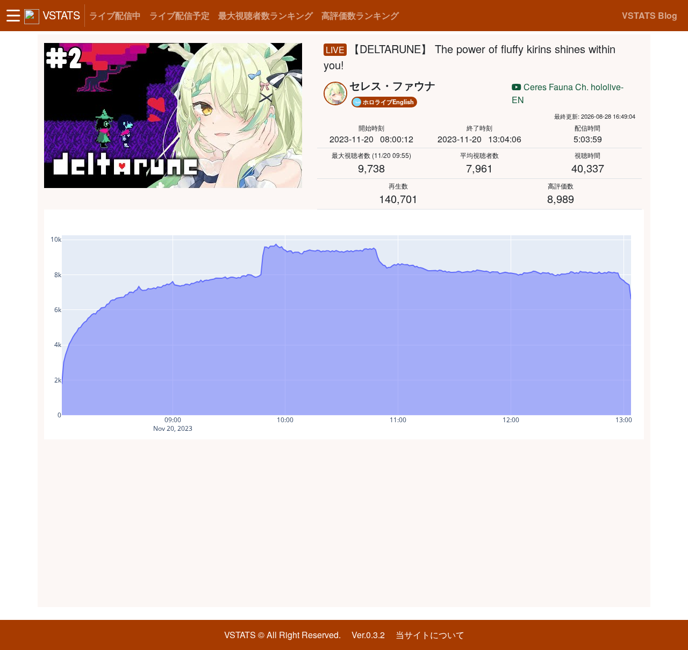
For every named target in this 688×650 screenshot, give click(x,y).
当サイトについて (430, 635)
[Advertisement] (344, 523)
